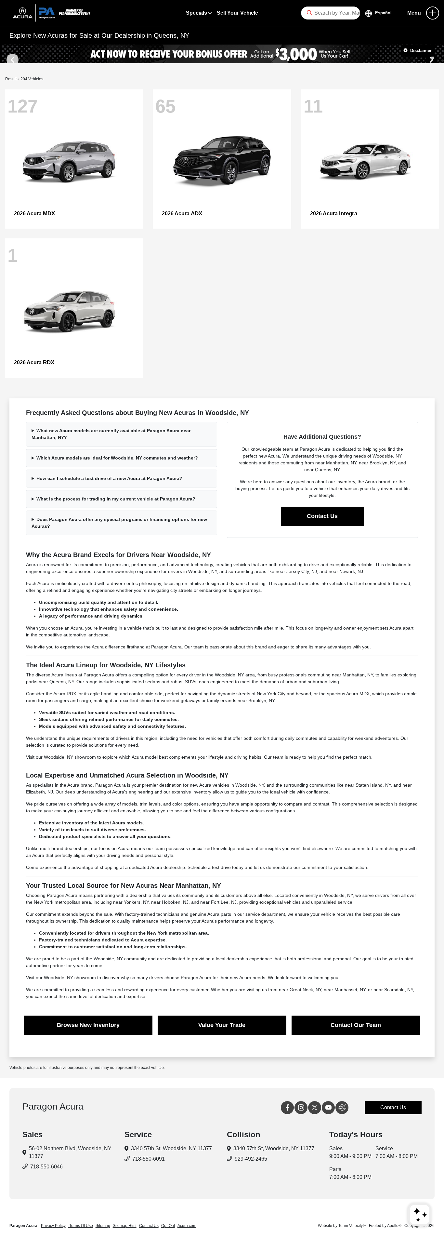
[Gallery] (222, 54)
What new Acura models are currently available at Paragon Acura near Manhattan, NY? (111, 434)
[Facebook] (287, 1107)
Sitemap (103, 1225)
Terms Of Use (80, 1225)
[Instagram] (300, 1107)
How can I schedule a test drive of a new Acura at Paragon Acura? (109, 478)
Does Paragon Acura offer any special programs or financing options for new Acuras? (119, 523)
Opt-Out (168, 1225)
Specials (197, 13)
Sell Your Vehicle (237, 13)
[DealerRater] (341, 1107)
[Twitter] (314, 1107)
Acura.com (186, 1225)
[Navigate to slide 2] (432, 57)
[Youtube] (328, 1107)
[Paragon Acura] (49, 12)
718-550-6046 (46, 1166)
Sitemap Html (125, 1225)
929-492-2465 (251, 1159)
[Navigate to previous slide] (5, 54)
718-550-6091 (148, 1159)
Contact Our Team (356, 1025)
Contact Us (322, 516)
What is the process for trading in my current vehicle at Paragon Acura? (115, 498)
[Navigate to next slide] (439, 54)
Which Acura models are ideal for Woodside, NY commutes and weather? (117, 457)
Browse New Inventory (88, 1025)
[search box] (330, 13)
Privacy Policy (53, 1225)
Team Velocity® (352, 1225)
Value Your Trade (221, 1025)
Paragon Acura (23, 1225)
